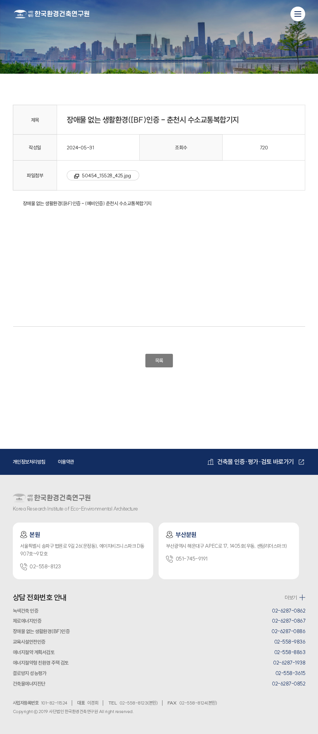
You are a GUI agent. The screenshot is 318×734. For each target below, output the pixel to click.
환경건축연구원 (51, 13)
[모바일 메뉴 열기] (297, 14)
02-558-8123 (45, 566)
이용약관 (66, 462)
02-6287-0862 (288, 611)
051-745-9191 (191, 559)
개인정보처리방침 (29, 462)
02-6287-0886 (288, 631)
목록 (159, 360)
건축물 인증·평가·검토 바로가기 (255, 462)
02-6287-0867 (288, 621)
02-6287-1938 (289, 663)
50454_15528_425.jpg (106, 175)
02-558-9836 (290, 642)
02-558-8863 (290, 652)
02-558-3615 (290, 673)
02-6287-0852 (288, 683)
